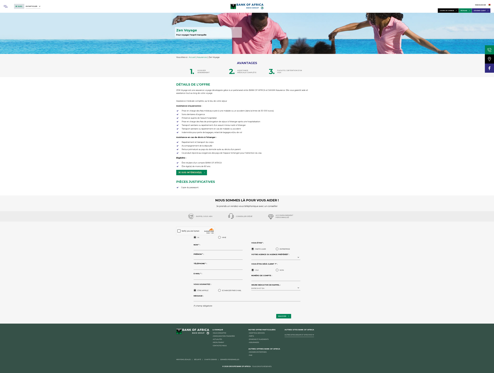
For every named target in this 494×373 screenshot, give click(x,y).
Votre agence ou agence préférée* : (270, 254)
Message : (199, 296)
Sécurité (197, 359)
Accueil (192, 57)
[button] (5, 6)
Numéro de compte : (261, 276)
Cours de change (447, 10)
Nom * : (197, 245)
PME (250, 355)
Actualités (217, 339)
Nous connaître (219, 333)
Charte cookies (210, 359)
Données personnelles (229, 359)
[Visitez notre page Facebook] (489, 68)
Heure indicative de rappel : (266, 286)
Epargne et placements (258, 339)
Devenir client (480, 10)
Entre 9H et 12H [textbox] (257, 288)
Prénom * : (199, 254)
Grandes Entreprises (258, 352)
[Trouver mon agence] (489, 59)
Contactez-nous (220, 345)
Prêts (251, 336)
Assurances (202, 57)
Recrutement (218, 342)
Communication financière (224, 336)
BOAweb (464, 10)
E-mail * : (198, 274)
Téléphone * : (200, 264)
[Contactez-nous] (489, 49)
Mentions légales (183, 359)
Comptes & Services (257, 333)
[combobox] (275, 257)
